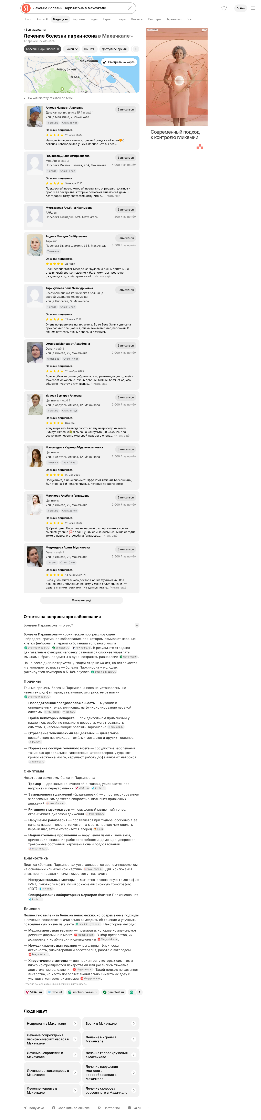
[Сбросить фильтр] (57, 49)
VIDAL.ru (84, 788)
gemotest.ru (62, 647)
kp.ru (100, 828)
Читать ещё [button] (112, 195)
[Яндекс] (26, 8)
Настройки (112, 1108)
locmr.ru (70, 711)
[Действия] (139, 30)
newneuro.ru (83, 647)
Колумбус (36, 1108)
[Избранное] (224, 8)
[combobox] (77, 8)
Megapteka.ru (86, 934)
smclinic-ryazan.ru (38, 647)
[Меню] (253, 8)
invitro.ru (100, 788)
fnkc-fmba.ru (57, 803)
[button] (49, 98)
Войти (241, 8)
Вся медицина (36, 29)
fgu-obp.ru (54, 711)
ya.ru (137, 1108)
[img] (55, 135)
